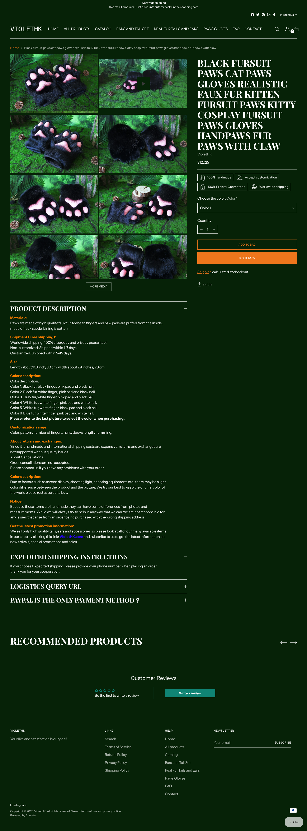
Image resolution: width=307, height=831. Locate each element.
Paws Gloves (175, 778)
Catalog (171, 755)
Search (110, 739)
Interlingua (287, 14)
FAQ (168, 786)
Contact (171, 794)
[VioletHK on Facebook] (252, 15)
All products (174, 747)
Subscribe (282, 742)
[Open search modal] (277, 29)
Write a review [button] (190, 693)
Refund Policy (116, 755)
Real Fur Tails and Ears (182, 770)
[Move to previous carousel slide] (283, 642)
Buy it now (247, 257)
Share (207, 284)
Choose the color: (217, 198)
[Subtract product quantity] (214, 229)
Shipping (204, 272)
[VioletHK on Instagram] (269, 15)
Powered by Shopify (23, 815)
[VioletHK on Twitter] (258, 15)
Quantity (204, 220)
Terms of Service (118, 747)
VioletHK (204, 154)
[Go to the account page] (286, 29)
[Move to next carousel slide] (293, 642)
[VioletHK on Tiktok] (274, 15)
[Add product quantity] (201, 229)
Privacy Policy (116, 762)
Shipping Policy (117, 770)
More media (99, 286)
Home (14, 48)
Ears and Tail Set (178, 762)
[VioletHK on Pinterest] (263, 15)
